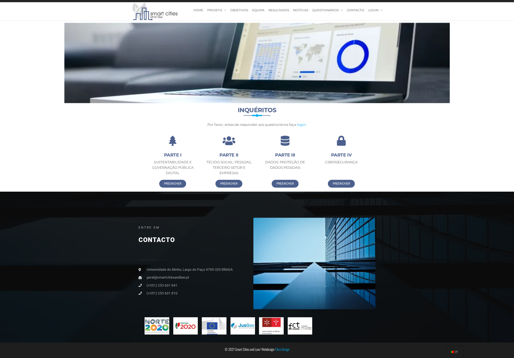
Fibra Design (282, 349)
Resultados (278, 10)
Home (198, 10)
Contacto (355, 10)
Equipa (258, 10)
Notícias (300, 10)
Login (373, 10)
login (301, 125)
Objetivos (239, 10)
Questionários (325, 10)
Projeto (214, 10)
